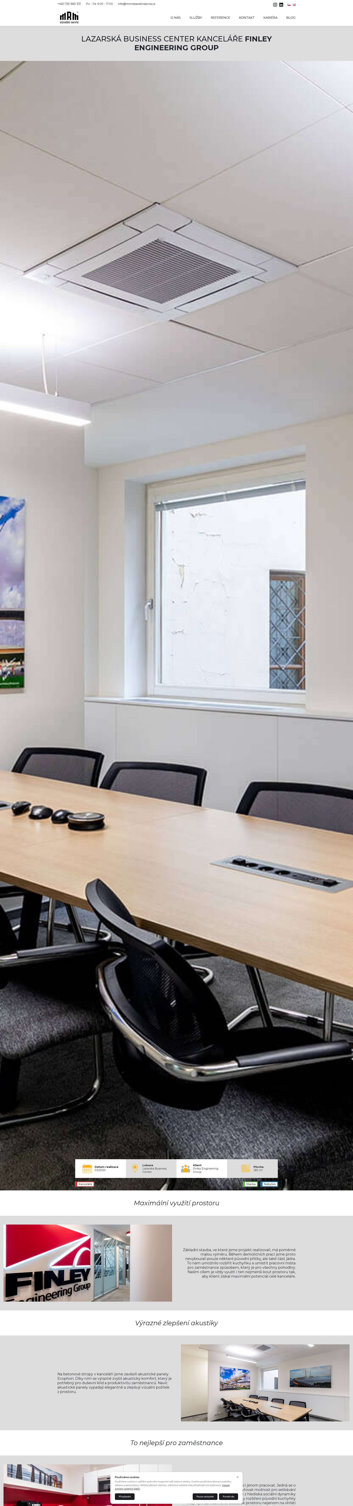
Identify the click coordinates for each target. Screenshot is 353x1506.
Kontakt (247, 17)
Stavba (251, 1184)
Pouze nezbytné (205, 1496)
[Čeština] (289, 4)
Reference (220, 17)
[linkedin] (281, 5)
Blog (291, 17)
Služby (196, 17)
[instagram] (275, 5)
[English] (294, 4)
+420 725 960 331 (69, 4)
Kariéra (270, 17)
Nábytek (270, 1184)
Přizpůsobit (125, 1496)
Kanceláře (85, 1184)
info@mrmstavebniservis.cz (136, 4)
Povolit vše (228, 1496)
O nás (176, 17)
